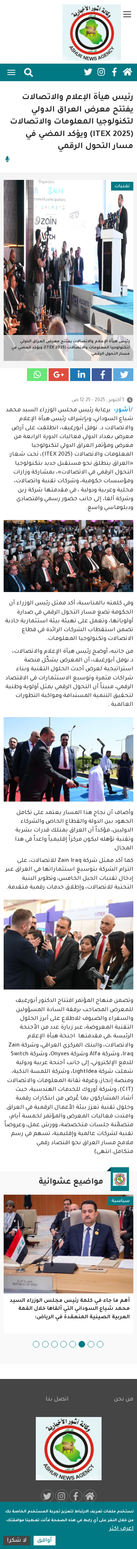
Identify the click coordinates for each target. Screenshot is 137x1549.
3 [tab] (82, 1344)
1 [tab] (100, 1344)
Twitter (88, 72)
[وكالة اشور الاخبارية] (92, 32)
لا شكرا (17, 1541)
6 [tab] (54, 1344)
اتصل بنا (57, 1400)
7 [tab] (45, 1344)
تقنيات (122, 186)
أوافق (44, 1541)
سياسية (120, 1201)
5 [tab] (63, 1344)
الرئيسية (127, 72)
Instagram (101, 72)
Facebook (114, 72)
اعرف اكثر (121, 1529)
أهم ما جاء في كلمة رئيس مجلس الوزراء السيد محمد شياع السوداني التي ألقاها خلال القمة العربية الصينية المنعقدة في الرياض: (69, 1309)
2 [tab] (91, 1344)
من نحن (123, 1400)
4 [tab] (72, 1344)
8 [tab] (36, 1344)
